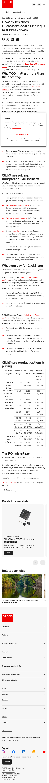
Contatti (4, 722)
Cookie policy (16, 128)
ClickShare (5, 627)
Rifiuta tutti (14, 141)
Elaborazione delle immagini (11, 674)
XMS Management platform (17, 205)
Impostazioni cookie (22, 134)
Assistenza (5, 700)
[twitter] (7, 39)
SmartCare (16, 231)
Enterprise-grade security (16, 218)
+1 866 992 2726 (10, 740)
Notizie (4, 717)
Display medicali (7, 657)
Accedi (7, 762)
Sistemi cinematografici (9, 643)
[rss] (33, 751)
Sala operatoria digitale (9, 680)
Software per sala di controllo (11, 666)
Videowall (5, 652)
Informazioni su (7, 731)
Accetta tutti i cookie (32, 141)
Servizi (4, 688)
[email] (17, 39)
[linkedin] (12, 39)
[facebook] (3, 39)
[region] (23, 130)
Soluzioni (5, 694)
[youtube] (44, 751)
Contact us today (9, 482)
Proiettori (5, 635)
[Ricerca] (39, 4)
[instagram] (3, 751)
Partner (4, 708)
